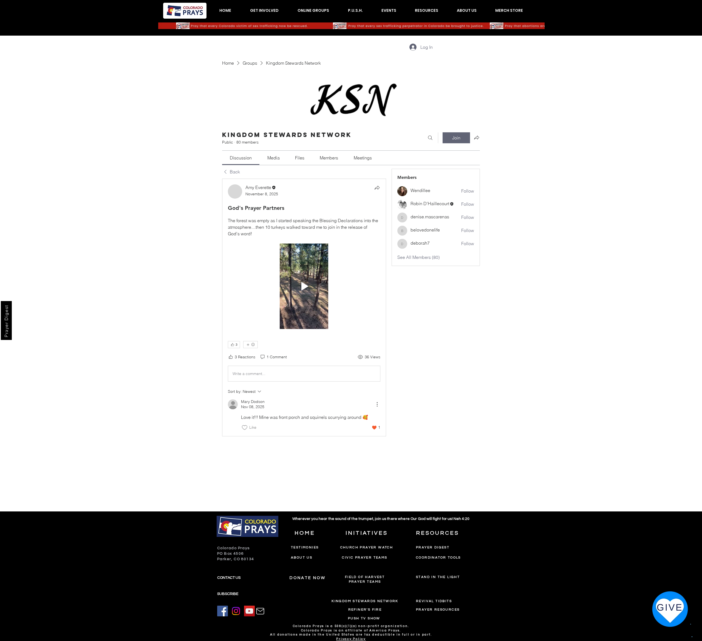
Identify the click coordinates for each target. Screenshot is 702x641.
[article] (304, 307)
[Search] (430, 137)
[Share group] (476, 137)
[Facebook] (222, 611)
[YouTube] (249, 611)
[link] (241, 158)
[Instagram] (236, 611)
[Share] (377, 187)
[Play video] (304, 286)
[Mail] (260, 611)
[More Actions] (377, 404)
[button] (264, 10)
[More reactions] (250, 344)
